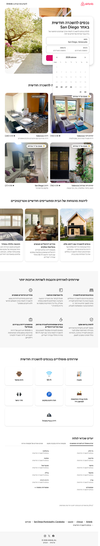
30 (85, 92)
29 (57, 87)
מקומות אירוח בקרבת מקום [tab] (56, 443)
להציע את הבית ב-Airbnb (16, 4)
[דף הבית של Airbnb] (87, 4)
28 (61, 87)
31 (80, 92)
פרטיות (52, 543)
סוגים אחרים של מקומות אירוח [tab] (32, 443)
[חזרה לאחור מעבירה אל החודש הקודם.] (85, 57)
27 (66, 87)
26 (71, 87)
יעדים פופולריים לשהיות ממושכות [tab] (81, 443)
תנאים (45, 543)
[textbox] (78, 50)
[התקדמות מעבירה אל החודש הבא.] (57, 57)
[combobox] (67, 41)
